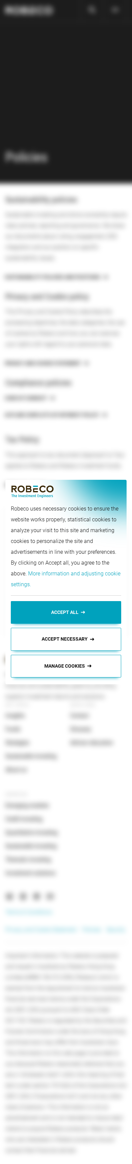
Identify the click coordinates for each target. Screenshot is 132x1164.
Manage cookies (64, 666)
